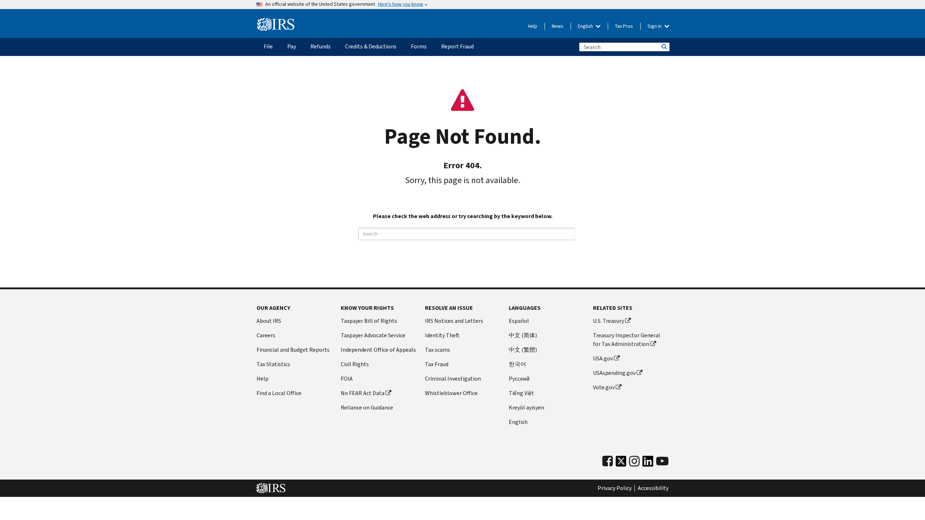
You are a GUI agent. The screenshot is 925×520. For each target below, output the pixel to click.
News (557, 26)
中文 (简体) (523, 335)
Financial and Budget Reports (293, 350)
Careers (266, 335)
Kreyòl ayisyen (526, 407)
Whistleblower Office (451, 393)
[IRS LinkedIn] (647, 463)
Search (663, 47)
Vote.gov (604, 387)
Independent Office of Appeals (378, 350)
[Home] (275, 24)
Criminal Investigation (453, 378)
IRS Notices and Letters (454, 321)
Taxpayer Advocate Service (373, 335)
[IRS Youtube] (662, 461)
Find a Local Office (279, 393)
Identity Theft (442, 335)
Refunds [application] (320, 46)
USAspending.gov (614, 373)
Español (519, 321)
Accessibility (653, 488)
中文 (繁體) (523, 350)
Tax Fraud (436, 364)
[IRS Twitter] (621, 463)
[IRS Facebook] (607, 461)
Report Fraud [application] (457, 46)
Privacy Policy (615, 488)
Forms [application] (419, 46)
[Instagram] (634, 461)
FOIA (347, 378)
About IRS (269, 321)
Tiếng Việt (521, 393)
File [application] (268, 46)
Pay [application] (291, 46)
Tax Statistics (273, 364)
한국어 (517, 364)
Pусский (519, 378)
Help (532, 26)
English (586, 26)
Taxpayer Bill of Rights (369, 321)
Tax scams (437, 350)
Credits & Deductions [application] (370, 46)
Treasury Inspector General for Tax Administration (626, 340)
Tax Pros (624, 26)
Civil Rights (355, 364)
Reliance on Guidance (367, 407)
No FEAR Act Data (362, 393)
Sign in (655, 26)
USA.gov (603, 358)
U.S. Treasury (608, 321)
